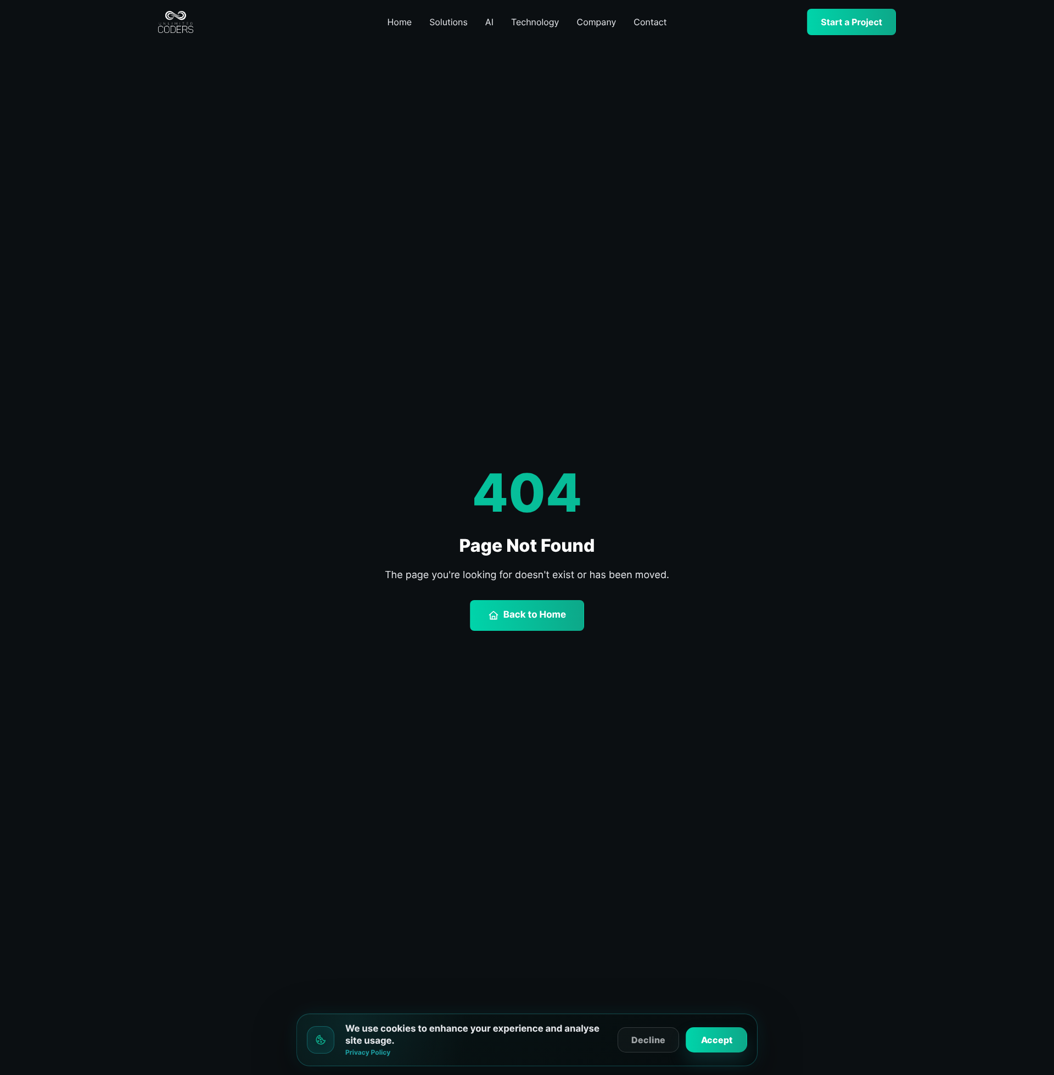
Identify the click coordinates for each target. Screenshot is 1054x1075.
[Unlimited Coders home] (218, 22)
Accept (716, 1039)
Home (400, 21)
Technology (535, 21)
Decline (648, 1039)
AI (489, 21)
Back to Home (535, 614)
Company (596, 21)
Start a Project (851, 21)
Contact (649, 21)
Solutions (448, 21)
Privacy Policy (367, 1052)
